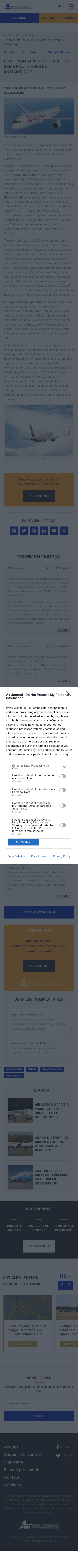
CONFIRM (23, 841)
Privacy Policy (61, 856)
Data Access (39, 856)
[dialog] (39, 775)
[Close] (70, 695)
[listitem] (39, 767)
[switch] (62, 776)
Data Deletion (16, 856)
